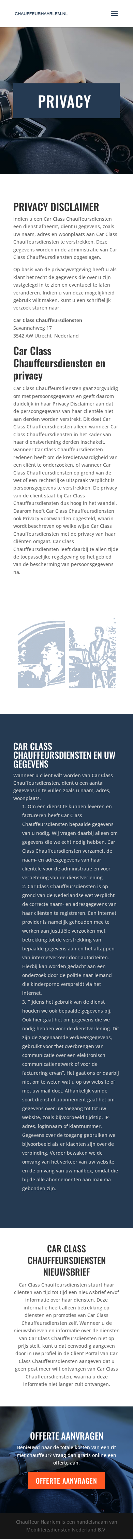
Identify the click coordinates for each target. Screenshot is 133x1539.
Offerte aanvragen (66, 1480)
